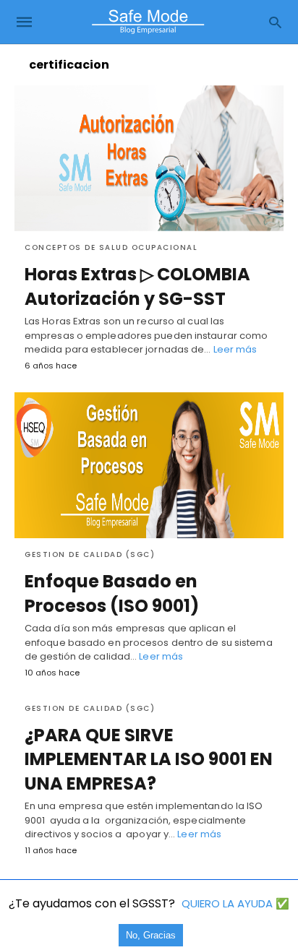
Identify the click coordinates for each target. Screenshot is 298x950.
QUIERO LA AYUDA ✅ (235, 903)
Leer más (235, 349)
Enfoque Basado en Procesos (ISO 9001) (112, 593)
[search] (275, 22)
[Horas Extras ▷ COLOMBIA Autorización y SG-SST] (149, 158)
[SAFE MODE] (148, 22)
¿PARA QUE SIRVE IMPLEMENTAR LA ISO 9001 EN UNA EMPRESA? (149, 759)
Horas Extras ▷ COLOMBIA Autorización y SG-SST (137, 286)
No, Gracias (151, 935)
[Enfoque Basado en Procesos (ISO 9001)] (149, 465)
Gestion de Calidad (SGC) (90, 554)
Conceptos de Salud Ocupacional (111, 247)
